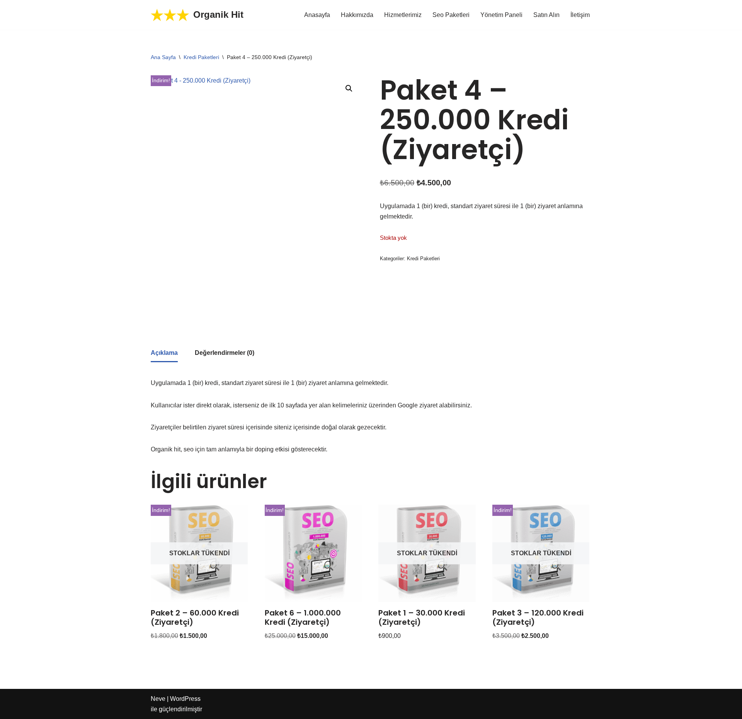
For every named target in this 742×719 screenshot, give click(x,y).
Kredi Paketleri (201, 57)
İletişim (580, 15)
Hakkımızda (357, 15)
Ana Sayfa (163, 57)
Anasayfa (317, 15)
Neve (158, 698)
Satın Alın (546, 15)
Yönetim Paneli (501, 15)
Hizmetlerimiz (403, 15)
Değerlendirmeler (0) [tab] (224, 352)
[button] (349, 88)
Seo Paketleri (451, 15)
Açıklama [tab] (164, 352)
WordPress (185, 698)
